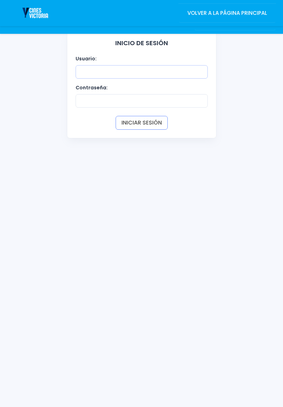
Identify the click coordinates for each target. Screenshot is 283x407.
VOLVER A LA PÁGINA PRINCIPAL (227, 13)
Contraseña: (92, 87)
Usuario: (86, 58)
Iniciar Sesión (141, 123)
